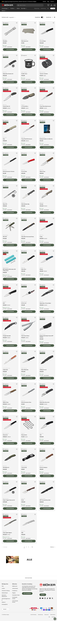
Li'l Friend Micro (24, 106)
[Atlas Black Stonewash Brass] (28, 226)
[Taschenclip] (28, 457)
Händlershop (43, 8)
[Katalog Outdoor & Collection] (47, 129)
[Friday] (47, 226)
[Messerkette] (28, 425)
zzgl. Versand (9, 46)
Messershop (36, 8)
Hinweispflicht (5, 604)
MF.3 (4, 303)
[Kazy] (10, 129)
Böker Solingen (6, 614)
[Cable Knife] (10, 360)
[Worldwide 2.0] (10, 457)
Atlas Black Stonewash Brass (27, 236)
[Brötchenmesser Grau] (28, 392)
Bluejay (41, 269)
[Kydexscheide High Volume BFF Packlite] (47, 326)
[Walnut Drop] (47, 161)
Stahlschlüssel (5, 592)
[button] (54, 5)
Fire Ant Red (24, 171)
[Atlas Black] (28, 259)
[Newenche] (10, 425)
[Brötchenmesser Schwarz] (10, 161)
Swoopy (41, 204)
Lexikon (3, 588)
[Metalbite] (10, 31)
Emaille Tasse (24, 73)
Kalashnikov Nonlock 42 (8, 73)
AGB (49, 616)
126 (32, 547)
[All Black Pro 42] (47, 360)
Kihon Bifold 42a (24, 369)
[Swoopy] (47, 194)
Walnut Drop (42, 171)
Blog (48, 1)
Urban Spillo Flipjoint (7, 532)
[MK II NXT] (10, 226)
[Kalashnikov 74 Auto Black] (47, 293)
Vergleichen (37, 17)
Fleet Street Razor (25, 335)
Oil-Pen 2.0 (23, 303)
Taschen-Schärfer (44, 73)
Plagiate (14, 592)
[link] (12, 547)
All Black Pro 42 (43, 369)
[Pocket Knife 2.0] (10, 96)
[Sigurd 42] (10, 194)
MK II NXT (5, 236)
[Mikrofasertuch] (28, 31)
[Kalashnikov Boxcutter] (47, 392)
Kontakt (44, 1)
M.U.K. (22, 500)
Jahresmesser (15, 588)
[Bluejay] (47, 259)
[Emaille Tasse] (28, 64)
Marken (18, 8)
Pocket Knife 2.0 (6, 106)
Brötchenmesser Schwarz (8, 171)
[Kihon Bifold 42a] (28, 360)
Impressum (53, 616)
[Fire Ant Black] (47, 31)
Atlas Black (23, 269)
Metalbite (5, 41)
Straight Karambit (7, 335)
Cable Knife (5, 369)
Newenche (5, 434)
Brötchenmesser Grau (26, 402)
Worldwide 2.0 (6, 467)
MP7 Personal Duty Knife (45, 500)
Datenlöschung (40, 614)
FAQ (2, 586)
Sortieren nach (5, 17)
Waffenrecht (14, 586)
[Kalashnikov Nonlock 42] (10, 64)
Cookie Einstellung (33, 614)
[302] (47, 425)
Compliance (14, 590)
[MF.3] (10, 293)
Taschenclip (24, 467)
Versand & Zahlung (6, 590)
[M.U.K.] (28, 490)
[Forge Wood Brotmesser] (28, 129)
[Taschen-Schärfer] (47, 64)
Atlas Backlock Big (25, 204)
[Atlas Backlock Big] (28, 194)
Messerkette (24, 434)
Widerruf (3, 602)
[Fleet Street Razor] (28, 326)
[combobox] (30, 5)
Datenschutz (47, 614)
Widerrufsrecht (52, 614)
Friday (41, 236)
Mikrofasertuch (24, 41)
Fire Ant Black (43, 41)
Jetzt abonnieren (27, 593)
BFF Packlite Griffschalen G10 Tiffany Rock (9, 270)
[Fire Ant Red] (28, 161)
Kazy (4, 138)
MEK (22, 532)
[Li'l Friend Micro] (28, 96)
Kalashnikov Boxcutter (44, 402)
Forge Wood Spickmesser (45, 106)
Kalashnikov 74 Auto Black (45, 303)
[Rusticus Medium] (47, 457)
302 (40, 434)
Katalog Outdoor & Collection (46, 138)
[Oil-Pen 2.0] (28, 293)
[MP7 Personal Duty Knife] (47, 490)
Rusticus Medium (43, 467)
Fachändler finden (16, 595)
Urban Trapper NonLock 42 (9, 500)
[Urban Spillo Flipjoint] (10, 522)
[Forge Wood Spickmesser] (47, 96)
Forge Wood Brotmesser (26, 138)
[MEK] (28, 522)
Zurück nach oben (28, 577)
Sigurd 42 (5, 204)
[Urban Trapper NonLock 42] (10, 490)
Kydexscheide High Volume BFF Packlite (46, 336)
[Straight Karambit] (10, 326)
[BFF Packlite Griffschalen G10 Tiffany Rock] (10, 259)
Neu (48, 8)
